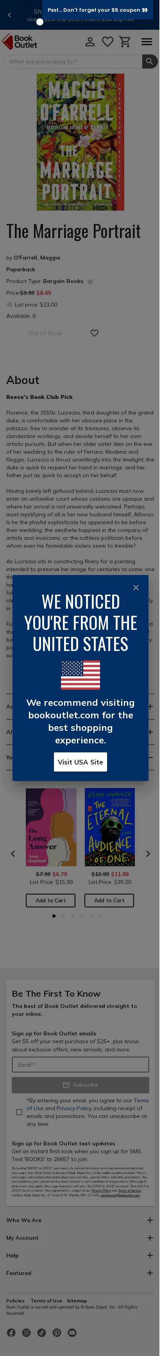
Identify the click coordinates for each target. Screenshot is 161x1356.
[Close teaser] (40, 22)
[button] (97, 10)
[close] (136, 587)
